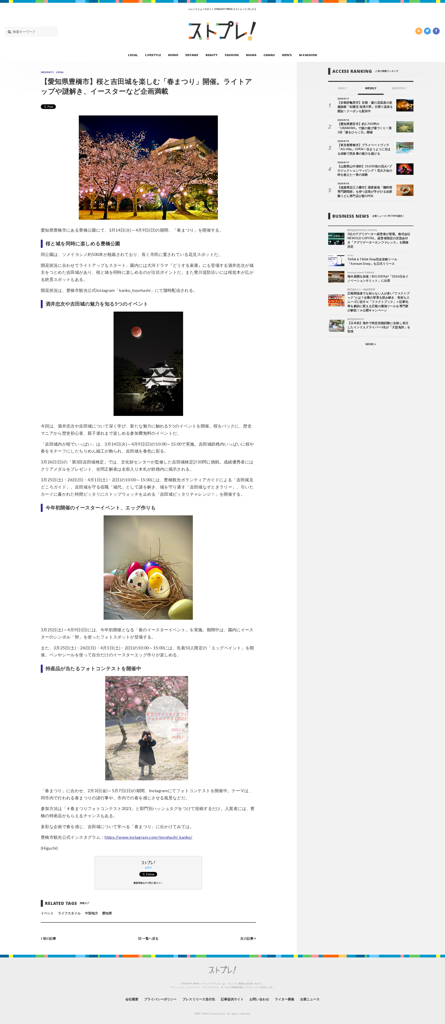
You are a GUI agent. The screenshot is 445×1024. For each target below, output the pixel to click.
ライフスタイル (69, 913)
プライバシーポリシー (160, 999)
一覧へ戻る (149, 939)
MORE (370, 344)
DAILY (342, 88)
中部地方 (91, 913)
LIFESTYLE (153, 55)
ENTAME (191, 55)
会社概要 (131, 999)
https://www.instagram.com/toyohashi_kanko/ (148, 838)
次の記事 (247, 939)
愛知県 (107, 913)
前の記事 (49, 939)
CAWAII (269, 55)
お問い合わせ (259, 999)
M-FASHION (308, 55)
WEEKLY (370, 88)
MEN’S (287, 55)
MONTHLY (399, 88)
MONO (173, 55)
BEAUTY (212, 55)
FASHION (232, 55)
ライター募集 (284, 999)
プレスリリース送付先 (198, 999)
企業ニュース (310, 999)
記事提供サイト (232, 999)
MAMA (251, 55)
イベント (47, 913)
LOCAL (133, 55)
